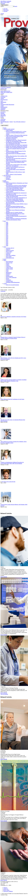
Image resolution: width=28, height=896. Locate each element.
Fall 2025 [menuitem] (8, 91)
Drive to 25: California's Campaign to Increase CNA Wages (13, 316)
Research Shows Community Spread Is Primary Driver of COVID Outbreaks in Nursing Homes (13, 338)
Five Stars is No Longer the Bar (8, 481)
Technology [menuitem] (3, 108)
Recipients (3, 120)
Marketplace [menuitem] (3, 115)
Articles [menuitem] (2, 13)
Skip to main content (5, 2)
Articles (11, 121)
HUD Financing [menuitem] (4, 99)
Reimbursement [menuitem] (4, 107)
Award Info (3, 119)
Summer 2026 (4, 88)
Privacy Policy (6, 890)
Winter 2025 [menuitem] (3, 92)
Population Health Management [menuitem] (7, 104)
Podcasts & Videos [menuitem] (5, 110)
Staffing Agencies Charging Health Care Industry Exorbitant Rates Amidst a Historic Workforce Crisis (13, 380)
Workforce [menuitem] (3, 109)
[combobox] (7, 6)
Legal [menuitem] (2, 100)
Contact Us (5, 888)
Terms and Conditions (8, 891)
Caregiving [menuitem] (3, 97)
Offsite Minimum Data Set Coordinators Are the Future (12, 399)
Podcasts (2, 113)
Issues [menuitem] (2, 14)
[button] (15, 6)
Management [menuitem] (3, 102)
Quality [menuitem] (2, 105)
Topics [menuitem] (2, 94)
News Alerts (6, 10)
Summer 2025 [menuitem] (9, 92)
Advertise (5, 11)
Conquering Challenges (6, 87)
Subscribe (5, 8)
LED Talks (3, 114)
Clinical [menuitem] (2, 98)
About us (5, 887)
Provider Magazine (5, 121)
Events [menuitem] (2, 116)
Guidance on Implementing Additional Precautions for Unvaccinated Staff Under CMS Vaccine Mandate (12, 463)
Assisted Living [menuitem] (4, 96)
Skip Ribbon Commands (6, 1)
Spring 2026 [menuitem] (3, 91)
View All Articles (4, 694)
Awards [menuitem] (2, 118)
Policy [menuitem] (2, 103)
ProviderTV (3, 111)
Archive (2, 93)
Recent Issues (3, 89)
